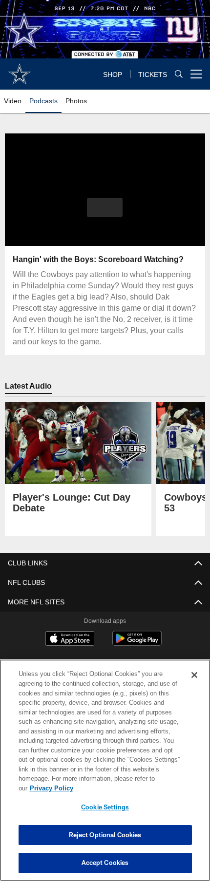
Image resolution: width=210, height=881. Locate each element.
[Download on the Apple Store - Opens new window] (70, 639)
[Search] (179, 74)
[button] (104, 207)
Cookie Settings (105, 807)
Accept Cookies (105, 862)
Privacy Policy (126, 788)
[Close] (194, 684)
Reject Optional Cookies (105, 835)
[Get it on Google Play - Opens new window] (137, 643)
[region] (105, 775)
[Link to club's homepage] (19, 70)
